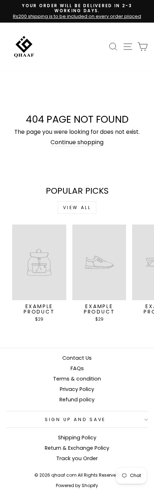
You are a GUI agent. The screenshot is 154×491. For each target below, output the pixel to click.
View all (77, 207)
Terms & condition (77, 378)
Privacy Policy (77, 389)
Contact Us (77, 358)
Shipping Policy (77, 437)
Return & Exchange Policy (77, 448)
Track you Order (77, 458)
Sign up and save (75, 419)
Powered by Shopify (77, 485)
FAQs (77, 368)
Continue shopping (77, 142)
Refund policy (77, 399)
